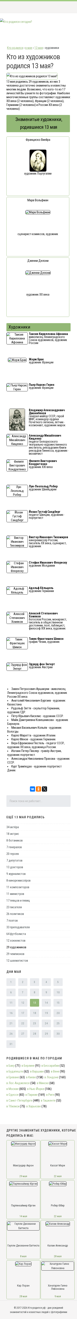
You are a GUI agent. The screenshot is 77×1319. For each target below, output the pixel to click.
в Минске (43, 1083)
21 (11, 1023)
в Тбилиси (12, 1106)
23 (34, 1023)
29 (46, 1033)
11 (11, 1002)
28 (34, 1033)
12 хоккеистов (15, 940)
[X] (44, 789)
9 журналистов (16, 874)
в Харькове (33, 1106)
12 (22, 1002)
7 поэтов (12, 920)
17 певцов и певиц (18, 900)
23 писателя (14, 907)
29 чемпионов (15, 954)
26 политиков (15, 914)
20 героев (12, 854)
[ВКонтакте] (32, 789)
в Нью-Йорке (35, 1089)
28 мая (58, 1256)
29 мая (23, 1176)
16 (11, 1013)
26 (11, 1033)
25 (58, 1023)
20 (58, 1013)
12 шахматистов (17, 961)
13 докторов (14, 867)
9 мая (58, 1296)
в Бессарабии (50, 1066)
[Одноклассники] (38, 789)
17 (22, 1013)
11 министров (15, 894)
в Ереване (12, 1077)
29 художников (16, 947)
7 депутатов (14, 860)
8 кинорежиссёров (18, 880)
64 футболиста (16, 934)
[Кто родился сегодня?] (16, 22)
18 (34, 1013)
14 (46, 1002)
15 (58, 1002)
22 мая (58, 1176)
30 (58, 1033)
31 (11, 1044)
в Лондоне (51, 1077)
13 (34, 1002)
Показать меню (67, 7)
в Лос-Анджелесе (18, 1083)
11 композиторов (17, 887)
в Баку (10, 1066)
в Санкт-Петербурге (19, 1100)
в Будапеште (14, 1071)
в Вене (55, 1071)
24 (46, 1023)
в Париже (31, 1095)
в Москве (12, 1089)
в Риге (50, 1095)
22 (22, 1023)
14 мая (23, 1216)
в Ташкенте (48, 1100)
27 (22, 1033)
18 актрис (12, 834)
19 (46, 1013)
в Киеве (31, 1077)
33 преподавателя (18, 927)
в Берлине (28, 1066)
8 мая (23, 1256)
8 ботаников (14, 840)
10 (58, 992)
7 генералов (14, 847)
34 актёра (12, 827)
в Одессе (12, 1095)
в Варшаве (37, 1071)
